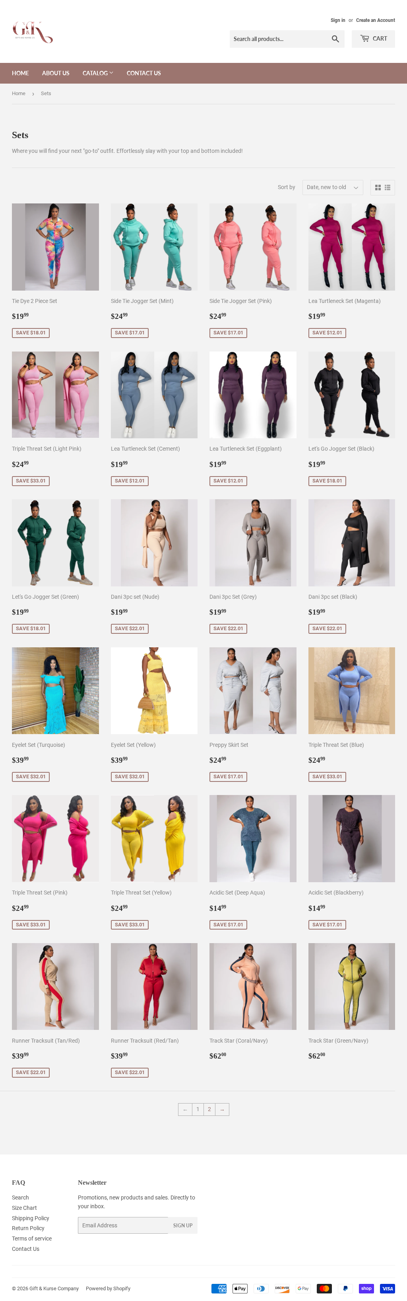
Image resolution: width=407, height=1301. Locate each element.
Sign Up (182, 1226)
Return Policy (28, 1228)
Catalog (96, 73)
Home (20, 73)
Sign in (338, 20)
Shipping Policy (30, 1218)
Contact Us (144, 73)
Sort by (286, 187)
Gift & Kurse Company (54, 1288)
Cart (379, 38)
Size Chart (24, 1208)
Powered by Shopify (108, 1288)
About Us (56, 73)
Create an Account (375, 20)
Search (20, 1197)
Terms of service (32, 1238)
